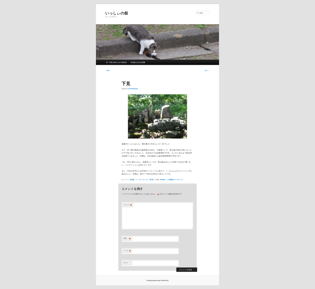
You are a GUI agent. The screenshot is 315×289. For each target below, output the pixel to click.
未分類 (132, 179)
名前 (127, 238)
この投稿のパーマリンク (175, 179)
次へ (207, 70)
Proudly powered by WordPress (157, 280)
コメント (127, 205)
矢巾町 (151, 179)
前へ (107, 70)
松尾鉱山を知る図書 (138, 62)
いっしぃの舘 (116, 12)
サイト (125, 262)
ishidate (162, 179)
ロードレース (143, 179)
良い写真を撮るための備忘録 (116, 62)
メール (127, 250)
